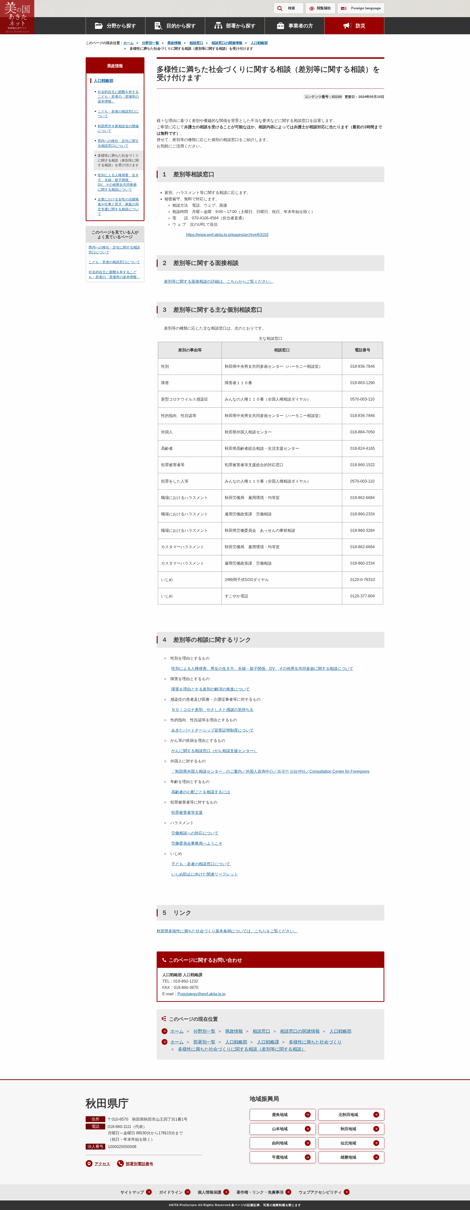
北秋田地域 (348, 1115)
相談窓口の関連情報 (227, 43)
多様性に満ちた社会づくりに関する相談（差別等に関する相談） (242, 1049)
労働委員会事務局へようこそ (196, 843)
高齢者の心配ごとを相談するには (200, 792)
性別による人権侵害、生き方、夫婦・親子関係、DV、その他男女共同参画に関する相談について (118, 182)
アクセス (102, 1164)
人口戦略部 (259, 43)
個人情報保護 (209, 1192)
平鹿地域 (280, 1157)
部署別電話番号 (139, 1164)
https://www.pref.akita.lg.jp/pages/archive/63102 (227, 235)
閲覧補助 (324, 8)
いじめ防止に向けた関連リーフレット (204, 874)
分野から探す (121, 25)
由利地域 (280, 1143)
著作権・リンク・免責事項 (259, 1192)
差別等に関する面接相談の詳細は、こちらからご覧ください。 (219, 281)
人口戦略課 (268, 1042)
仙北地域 (348, 1143)
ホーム (128, 43)
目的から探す (181, 25)
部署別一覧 (204, 1042)
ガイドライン (171, 1192)
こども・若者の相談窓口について (118, 113)
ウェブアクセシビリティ (320, 1192)
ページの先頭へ (456, 1199)
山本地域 (280, 1129)
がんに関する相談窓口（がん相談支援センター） (214, 751)
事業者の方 (301, 25)
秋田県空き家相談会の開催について (118, 128)
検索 (291, 8)
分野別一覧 (150, 43)
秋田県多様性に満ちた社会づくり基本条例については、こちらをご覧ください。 (227, 931)
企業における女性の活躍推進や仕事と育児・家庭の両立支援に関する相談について (118, 206)
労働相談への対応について (194, 833)
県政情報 (174, 43)
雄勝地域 (348, 1157)
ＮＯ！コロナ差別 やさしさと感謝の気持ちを (212, 710)
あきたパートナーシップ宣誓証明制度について (212, 730)
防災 (360, 25)
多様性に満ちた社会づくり (315, 1042)
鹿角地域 (280, 1115)
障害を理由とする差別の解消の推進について (210, 689)
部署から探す (241, 25)
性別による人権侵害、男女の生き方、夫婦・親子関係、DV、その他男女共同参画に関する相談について (262, 668)
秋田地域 (348, 1129)
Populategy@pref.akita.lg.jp (201, 994)
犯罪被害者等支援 (187, 812)
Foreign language (366, 8)
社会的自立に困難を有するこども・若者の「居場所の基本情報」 (118, 96)
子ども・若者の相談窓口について (201, 864)
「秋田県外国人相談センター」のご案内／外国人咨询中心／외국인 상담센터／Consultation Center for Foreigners (270, 771)
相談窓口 (196, 43)
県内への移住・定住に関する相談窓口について (118, 143)
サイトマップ (132, 1192)
